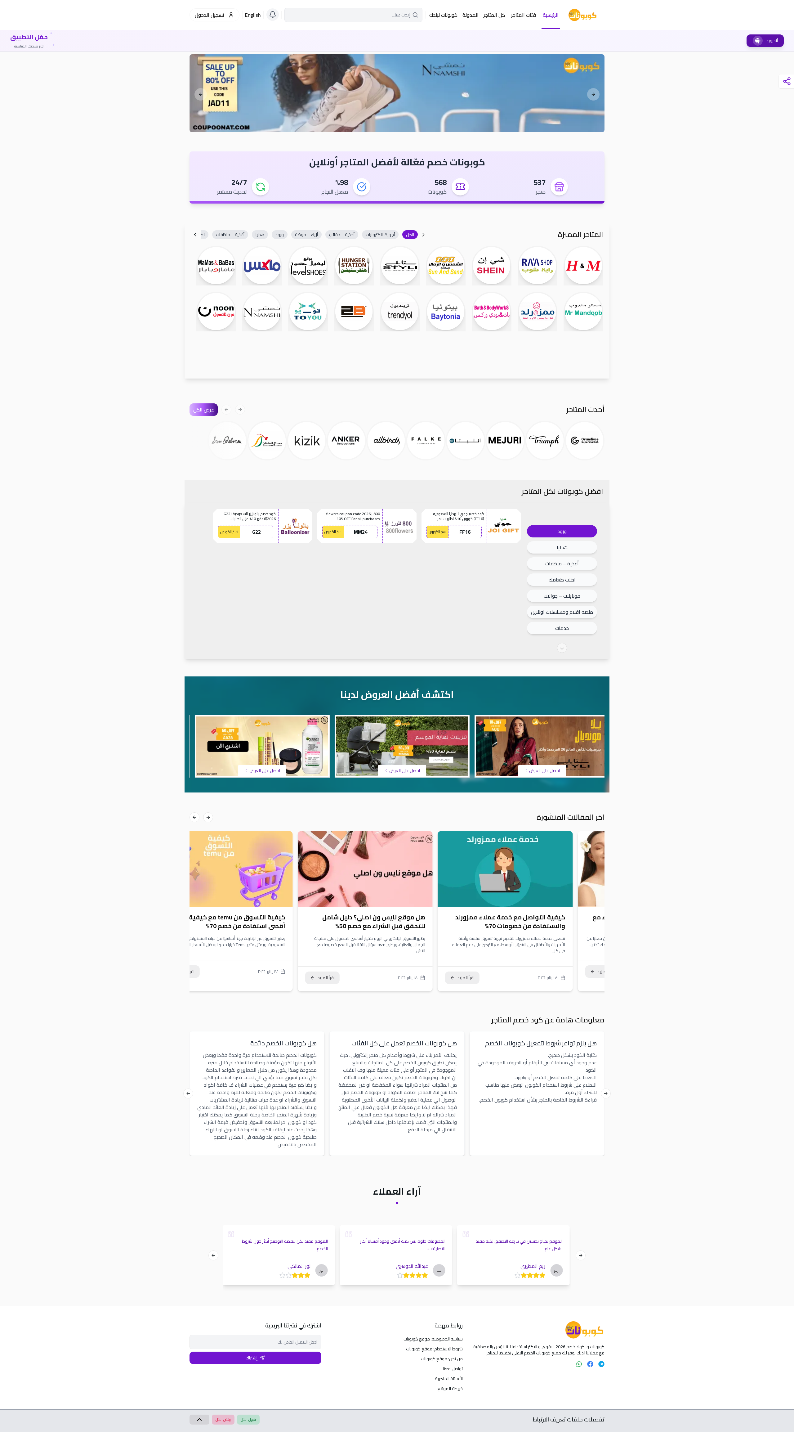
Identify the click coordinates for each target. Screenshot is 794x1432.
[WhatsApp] (579, 1364)
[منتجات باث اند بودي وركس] (397, 93)
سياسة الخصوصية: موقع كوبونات (433, 1339)
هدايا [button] (562, 547)
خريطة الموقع (450, 1389)
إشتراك (251, 1358)
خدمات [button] (562, 628)
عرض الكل (203, 409)
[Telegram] (601, 1364)
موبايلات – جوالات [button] (562, 595)
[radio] (543, 1275)
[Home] (538, 1330)
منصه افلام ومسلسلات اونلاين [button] (562, 612)
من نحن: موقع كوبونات (442, 1359)
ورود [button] (562, 531)
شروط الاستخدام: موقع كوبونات (434, 1349)
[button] (410, 234)
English (253, 15)
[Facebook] (590, 1364)
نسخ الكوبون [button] (438, 531)
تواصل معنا (453, 1369)
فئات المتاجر (523, 15)
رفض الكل (223, 1419)
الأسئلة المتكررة (449, 1379)
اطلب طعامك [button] (562, 579)
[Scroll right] (195, 234)
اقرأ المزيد (497, 978)
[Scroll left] (423, 234)
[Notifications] (272, 14)
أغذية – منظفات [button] (562, 563)
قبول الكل (248, 1419)
